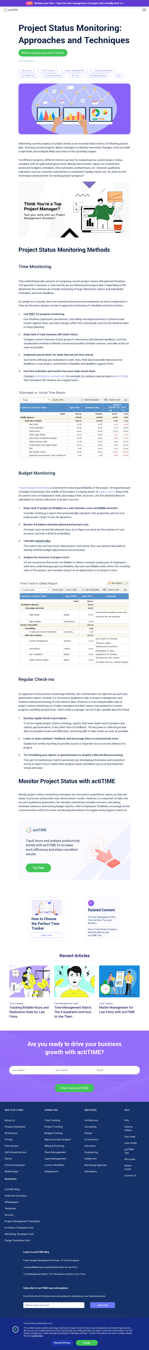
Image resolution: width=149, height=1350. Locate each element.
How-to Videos (128, 1128)
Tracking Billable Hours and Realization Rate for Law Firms (50, 1267)
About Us (10, 1120)
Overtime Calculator (16, 1195)
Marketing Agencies (96, 1165)
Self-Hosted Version (15, 1152)
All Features (11, 1133)
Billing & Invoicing (54, 1145)
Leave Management (55, 1158)
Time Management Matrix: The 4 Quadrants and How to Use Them (54, 1274)
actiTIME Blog (12, 1189)
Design (88, 1133)
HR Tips (75, 75)
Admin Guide (128, 1167)
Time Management (98, 75)
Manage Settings (62, 1342)
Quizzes (9, 1214)
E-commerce (91, 1139)
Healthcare (91, 1158)
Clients (8, 1158)
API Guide (129, 1159)
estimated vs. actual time (50, 376)
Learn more (46, 935)
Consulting (90, 1126)
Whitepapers (12, 1202)
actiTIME (120, 376)
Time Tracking (48, 70)
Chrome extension (15, 1165)
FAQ (126, 1120)
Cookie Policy (37, 1335)
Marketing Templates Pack (19, 1234)
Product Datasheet (15, 1126)
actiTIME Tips (28, 75)
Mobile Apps (11, 1171)
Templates (10, 1208)
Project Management (74, 70)
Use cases (129, 1136)
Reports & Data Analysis (58, 1139)
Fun (118, 75)
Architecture (91, 1120)
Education (90, 1145)
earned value (42, 541)
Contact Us (130, 1175)
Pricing (8, 1139)
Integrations (51, 1171)
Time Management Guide (66, 1003)
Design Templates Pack (17, 1240)
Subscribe (102, 1305)
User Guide (130, 1143)
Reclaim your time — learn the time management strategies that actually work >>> (79, 3)
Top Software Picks (103, 70)
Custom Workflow (54, 1165)
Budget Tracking (54, 1133)
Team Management (55, 1152)
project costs (107, 491)
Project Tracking (54, 1126)
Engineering (91, 1152)
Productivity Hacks (53, 75)
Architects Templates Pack (19, 1227)
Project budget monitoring (33, 487)
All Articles (26, 70)
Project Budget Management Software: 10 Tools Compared (51, 1260)
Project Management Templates (22, 1221)
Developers (91, 1171)
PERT (32, 314)
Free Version (11, 1145)
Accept (87, 1342)
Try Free (38, 868)
